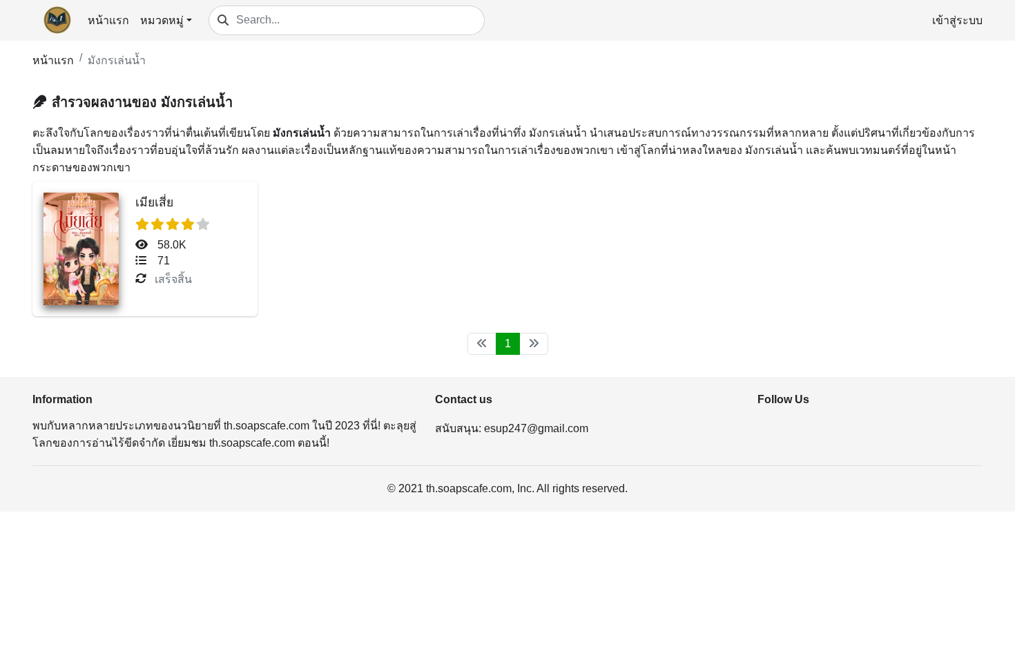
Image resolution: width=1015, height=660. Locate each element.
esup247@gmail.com (536, 428)
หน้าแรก (108, 20)
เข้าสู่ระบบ (957, 20)
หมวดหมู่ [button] (162, 20)
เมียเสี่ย (154, 202)
